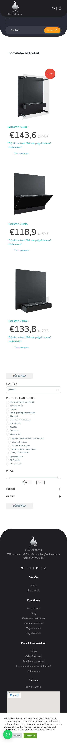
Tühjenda (19, 376)
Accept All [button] (30, 735)
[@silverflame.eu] (45, 568)
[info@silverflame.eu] (22, 568)
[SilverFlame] (15, 6)
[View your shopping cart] (60, 8)
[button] (7, 734)
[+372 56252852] (30, 568)
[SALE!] (33, 194)
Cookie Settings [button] (13, 735)
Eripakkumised (17, 143)
